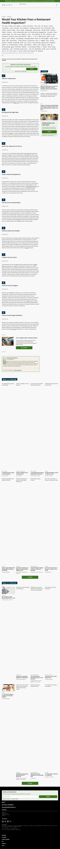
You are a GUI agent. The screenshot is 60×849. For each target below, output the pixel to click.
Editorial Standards (18, 370)
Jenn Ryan (40, 572)
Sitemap (3, 815)
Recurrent (6, 828)
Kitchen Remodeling (34, 674)
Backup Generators (44, 84)
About (3, 802)
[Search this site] (56, 5)
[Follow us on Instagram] (9, 5)
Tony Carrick (37, 681)
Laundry (46, 471)
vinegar (26, 247)
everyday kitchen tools (31, 186)
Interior (4, 16)
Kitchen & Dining (48, 674)
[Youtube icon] (10, 821)
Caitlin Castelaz (49, 475)
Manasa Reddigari (6, 572)
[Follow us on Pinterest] (7, 5)
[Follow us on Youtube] (11, 5)
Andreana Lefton (35, 572)
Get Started (24, 347)
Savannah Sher (49, 572)
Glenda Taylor (44, 90)
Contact (4, 809)
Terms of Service (18, 71)
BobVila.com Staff (49, 776)
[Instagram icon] (8, 821)
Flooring (3, 595)
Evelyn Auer (24, 778)
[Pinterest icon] (5, 821)
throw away (13, 329)
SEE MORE (30, 577)
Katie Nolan (19, 475)
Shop (3, 845)
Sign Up (32, 69)
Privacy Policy (16, 1)
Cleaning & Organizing (20, 471)
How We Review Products (9, 807)
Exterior (4, 837)
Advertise (4, 812)
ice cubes (27, 153)
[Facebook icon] (3, 821)
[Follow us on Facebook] (4, 5)
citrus (28, 300)
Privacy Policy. (51, 135)
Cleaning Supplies (34, 566)
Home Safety (18, 674)
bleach (18, 219)
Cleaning (9, 16)
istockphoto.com (5, 81)
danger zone (16, 102)
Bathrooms (18, 772)
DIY (2, 841)
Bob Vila (11, 599)
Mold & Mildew (4, 471)
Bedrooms (46, 772)
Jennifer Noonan (49, 679)
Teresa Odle (23, 779)
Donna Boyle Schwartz (12, 358)
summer (11, 133)
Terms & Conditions (6, 814)
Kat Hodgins (19, 572)
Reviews (4, 843)
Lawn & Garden (5, 839)
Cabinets (3, 692)
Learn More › (4, 60)
